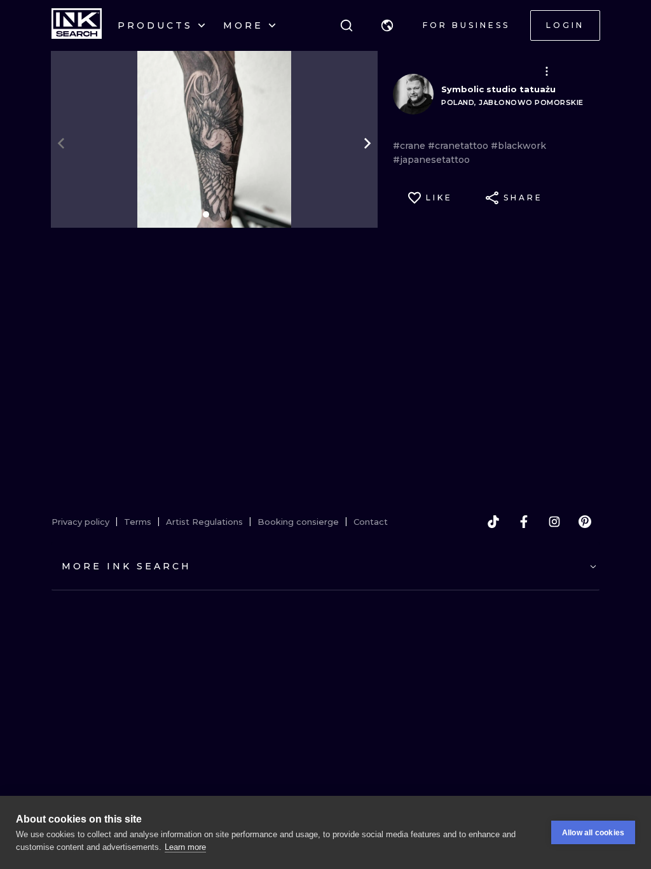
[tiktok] (493, 521)
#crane (410, 145)
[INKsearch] (76, 25)
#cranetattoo (459, 145)
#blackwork (518, 145)
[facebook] (524, 521)
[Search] (346, 25)
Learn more (185, 847)
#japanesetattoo (431, 159)
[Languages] (387, 25)
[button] (387, 25)
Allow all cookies (593, 832)
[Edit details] (546, 71)
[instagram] (554, 521)
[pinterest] (585, 521)
